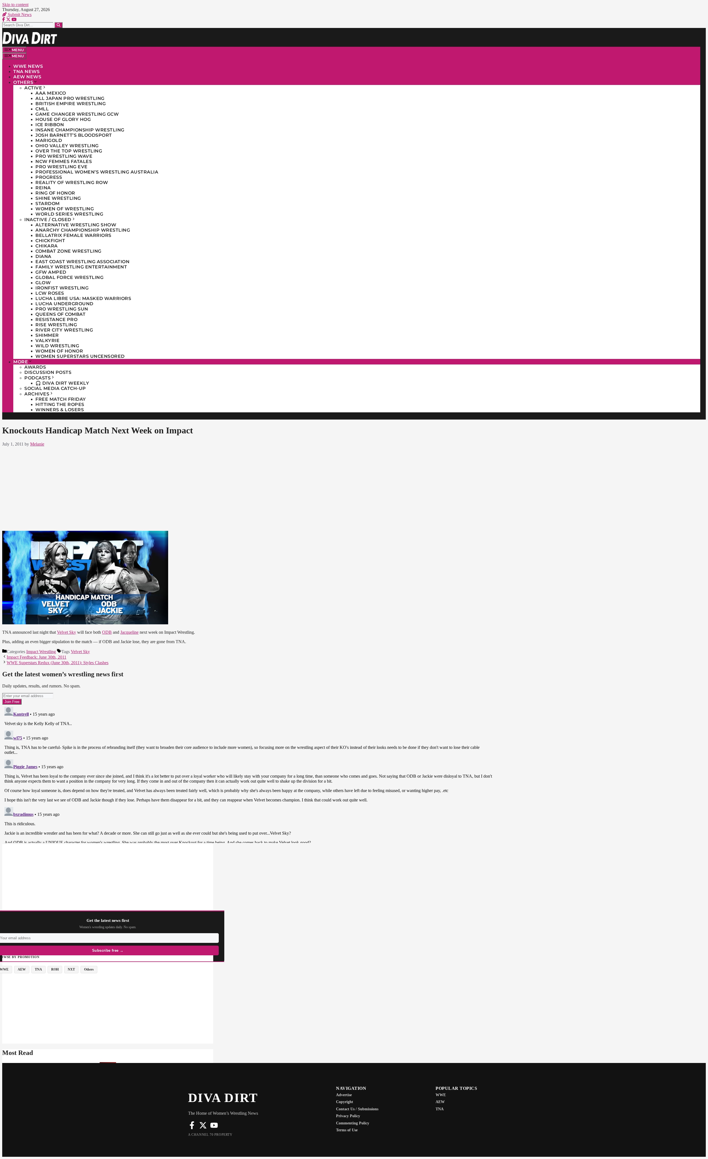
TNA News (26, 71)
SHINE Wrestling (58, 198)
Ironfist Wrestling (61, 288)
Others (23, 82)
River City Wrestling (64, 330)
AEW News (27, 76)
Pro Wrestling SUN (61, 309)
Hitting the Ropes (59, 404)
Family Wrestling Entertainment (81, 267)
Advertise (344, 1095)
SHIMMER (47, 335)
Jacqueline (129, 632)
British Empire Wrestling (70, 103)
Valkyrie (47, 340)
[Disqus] (248, 774)
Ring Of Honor (55, 193)
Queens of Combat (60, 314)
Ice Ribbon (49, 124)
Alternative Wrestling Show (75, 224)
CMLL (42, 109)
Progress (48, 177)
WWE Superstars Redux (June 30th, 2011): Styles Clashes (57, 662)
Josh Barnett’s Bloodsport (73, 135)
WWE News (28, 66)
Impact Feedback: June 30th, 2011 (36, 657)
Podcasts (37, 378)
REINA (43, 187)
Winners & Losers (59, 409)
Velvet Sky (66, 632)
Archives (36, 394)
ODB (107, 632)
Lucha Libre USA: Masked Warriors (83, 298)
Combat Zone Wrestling (68, 251)
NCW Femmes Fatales (63, 161)
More (20, 361)
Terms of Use (347, 1130)
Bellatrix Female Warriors (73, 235)
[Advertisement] (248, 487)
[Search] (58, 25)
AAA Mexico (50, 93)
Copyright (344, 1102)
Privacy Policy (348, 1116)
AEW (440, 1102)
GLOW (43, 282)
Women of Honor (59, 351)
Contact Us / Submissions (357, 1109)
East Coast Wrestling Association (82, 261)
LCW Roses (49, 293)
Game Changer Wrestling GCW (77, 114)
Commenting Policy (352, 1123)
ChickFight (50, 240)
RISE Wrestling (56, 324)
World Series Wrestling (69, 214)
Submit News (19, 14)
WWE (441, 1095)
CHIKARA (46, 246)
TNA (440, 1109)
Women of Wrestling (64, 208)
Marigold (48, 140)
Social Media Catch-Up (55, 388)
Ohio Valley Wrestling (67, 145)
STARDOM (47, 203)
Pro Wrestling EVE (61, 166)
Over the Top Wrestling (68, 151)
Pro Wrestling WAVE (63, 156)
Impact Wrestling (41, 651)
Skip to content (15, 4)
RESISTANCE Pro (56, 319)
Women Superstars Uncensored (80, 356)
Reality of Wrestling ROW (71, 182)
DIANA (43, 256)
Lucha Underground (64, 303)
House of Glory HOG (63, 119)
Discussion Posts (47, 372)
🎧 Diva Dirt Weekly (62, 383)
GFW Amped (50, 272)
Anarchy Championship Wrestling (82, 230)
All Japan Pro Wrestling (70, 98)
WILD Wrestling (57, 345)
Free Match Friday (60, 399)
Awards (35, 367)
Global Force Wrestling (69, 277)
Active (33, 87)
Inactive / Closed (47, 219)
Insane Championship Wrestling (79, 130)
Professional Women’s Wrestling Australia (96, 172)
